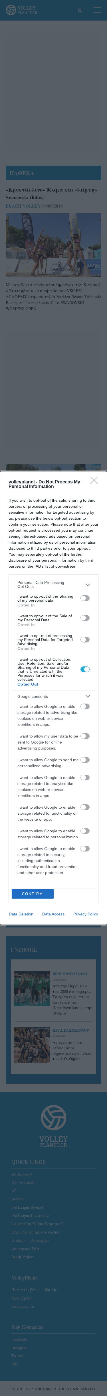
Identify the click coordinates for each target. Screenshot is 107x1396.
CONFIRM (32, 894)
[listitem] (53, 584)
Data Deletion (21, 914)
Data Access (53, 914)
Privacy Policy (85, 914)
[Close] (95, 482)
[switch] (85, 598)
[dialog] (53, 698)
